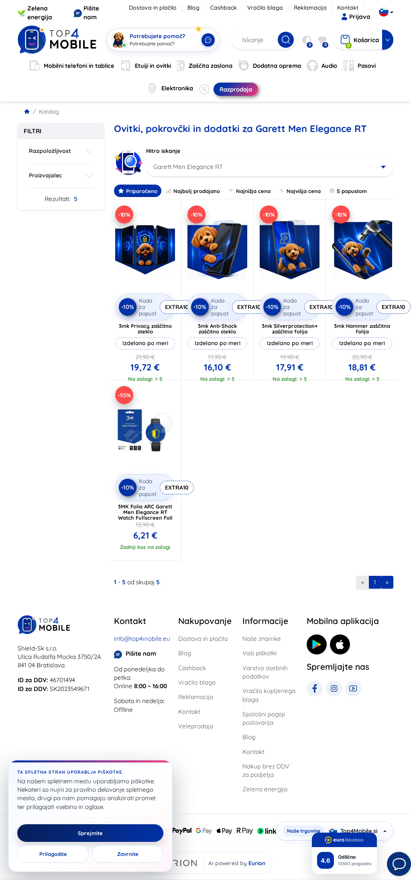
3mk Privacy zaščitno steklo (145, 329)
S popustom (352, 191)
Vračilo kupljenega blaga (268, 695)
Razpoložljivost (50, 150)
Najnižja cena (253, 191)
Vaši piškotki (259, 653)
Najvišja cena (304, 191)
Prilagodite (53, 854)
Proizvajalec (45, 175)
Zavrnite (127, 854)
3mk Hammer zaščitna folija (362, 329)
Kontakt (347, 7)
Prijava (359, 16)
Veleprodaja (195, 726)
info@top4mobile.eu (142, 638)
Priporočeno (141, 191)
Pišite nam (141, 653)
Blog (193, 7)
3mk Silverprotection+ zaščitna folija (290, 329)
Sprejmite (90, 833)
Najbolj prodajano (196, 191)
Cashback (223, 7)
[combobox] (269, 167)
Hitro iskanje (163, 150)
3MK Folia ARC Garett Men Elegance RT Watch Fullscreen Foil (145, 512)
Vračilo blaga (265, 7)
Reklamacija (310, 7)
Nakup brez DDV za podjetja (265, 770)
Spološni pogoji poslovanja (263, 718)
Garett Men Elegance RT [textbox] (188, 167)
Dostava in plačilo (153, 7)
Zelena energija (264, 789)
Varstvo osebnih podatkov (265, 672)
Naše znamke (261, 638)
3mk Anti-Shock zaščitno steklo (217, 329)
